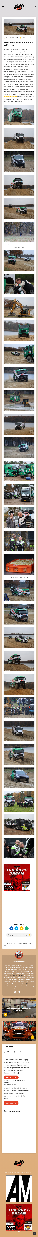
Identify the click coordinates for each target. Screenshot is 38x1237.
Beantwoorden (11, 1077)
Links (19, 1231)
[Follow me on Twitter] (19, 992)
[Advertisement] (17, 904)
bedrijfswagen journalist (16, 975)
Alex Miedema (19, 961)
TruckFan (26, 984)
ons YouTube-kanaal (10, 96)
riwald (9, 946)
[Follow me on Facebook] (23, 992)
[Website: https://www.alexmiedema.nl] (15, 992)
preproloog (23, 943)
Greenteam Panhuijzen (13, 943)
